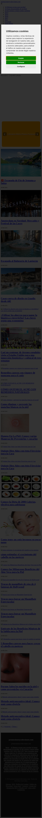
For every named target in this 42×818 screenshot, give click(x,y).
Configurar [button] (21, 66)
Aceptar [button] (21, 58)
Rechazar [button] (21, 62)
